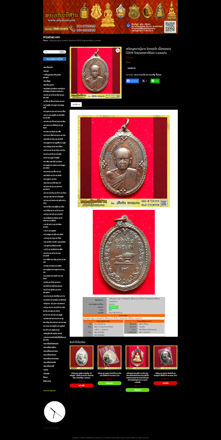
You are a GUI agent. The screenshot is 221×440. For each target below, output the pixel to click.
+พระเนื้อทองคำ (48, 67)
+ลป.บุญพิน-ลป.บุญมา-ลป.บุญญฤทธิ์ (53, 106)
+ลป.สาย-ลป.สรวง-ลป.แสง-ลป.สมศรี (52, 254)
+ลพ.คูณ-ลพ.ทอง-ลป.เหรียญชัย (53, 196)
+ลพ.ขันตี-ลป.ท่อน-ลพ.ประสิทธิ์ (53, 139)
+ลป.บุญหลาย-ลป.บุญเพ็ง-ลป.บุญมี (54, 142)
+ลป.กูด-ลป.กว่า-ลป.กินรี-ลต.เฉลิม (54, 307)
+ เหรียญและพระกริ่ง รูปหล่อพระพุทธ (52, 76)
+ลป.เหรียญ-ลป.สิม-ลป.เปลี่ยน (53, 146)
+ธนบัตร (45, 369)
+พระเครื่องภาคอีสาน (49, 347)
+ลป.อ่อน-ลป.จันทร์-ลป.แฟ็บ (52, 131)
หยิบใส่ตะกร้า (132, 68)
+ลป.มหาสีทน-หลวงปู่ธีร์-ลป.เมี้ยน (53, 206)
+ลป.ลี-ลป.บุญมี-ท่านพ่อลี (51, 157)
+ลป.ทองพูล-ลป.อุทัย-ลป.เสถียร (53, 234)
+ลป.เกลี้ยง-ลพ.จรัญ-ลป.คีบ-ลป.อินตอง (54, 260)
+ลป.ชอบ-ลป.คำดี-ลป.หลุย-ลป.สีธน (54, 121)
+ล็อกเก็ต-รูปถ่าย (48, 85)
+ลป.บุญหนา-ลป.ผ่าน (50, 179)
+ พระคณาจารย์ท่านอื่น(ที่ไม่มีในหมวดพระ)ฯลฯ (54, 338)
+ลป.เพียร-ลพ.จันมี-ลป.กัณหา (52, 161)
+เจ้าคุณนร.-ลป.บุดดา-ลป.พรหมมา (54, 303)
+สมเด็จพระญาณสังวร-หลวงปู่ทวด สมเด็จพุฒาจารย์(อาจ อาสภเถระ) (54, 89)
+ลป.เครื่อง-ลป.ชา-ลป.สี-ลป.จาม (53, 210)
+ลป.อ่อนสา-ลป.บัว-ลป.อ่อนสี (52, 175)
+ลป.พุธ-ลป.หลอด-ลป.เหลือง (52, 265)
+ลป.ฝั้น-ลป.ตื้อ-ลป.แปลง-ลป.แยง (53, 101)
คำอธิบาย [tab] (76, 104)
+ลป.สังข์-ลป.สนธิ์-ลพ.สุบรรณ (52, 286)
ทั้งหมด (45, 40)
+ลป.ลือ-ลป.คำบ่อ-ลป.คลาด (52, 282)
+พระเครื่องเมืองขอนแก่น (50, 343)
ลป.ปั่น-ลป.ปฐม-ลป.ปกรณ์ (51, 311)
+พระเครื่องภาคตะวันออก (51, 358)
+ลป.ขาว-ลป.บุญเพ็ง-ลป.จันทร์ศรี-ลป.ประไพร (54, 116)
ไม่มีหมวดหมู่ (47, 381)
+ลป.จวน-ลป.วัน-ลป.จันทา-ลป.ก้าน (54, 150)
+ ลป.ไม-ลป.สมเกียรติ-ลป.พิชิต (53, 249)
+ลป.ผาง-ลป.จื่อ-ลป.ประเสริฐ (144, 75)
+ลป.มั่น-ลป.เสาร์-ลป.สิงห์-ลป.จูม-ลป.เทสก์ (54, 96)
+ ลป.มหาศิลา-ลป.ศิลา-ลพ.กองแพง (54, 242)
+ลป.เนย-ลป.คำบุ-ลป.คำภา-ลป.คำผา (54, 193)
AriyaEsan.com (51, 37)
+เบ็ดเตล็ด (46, 373)
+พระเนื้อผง (46, 81)
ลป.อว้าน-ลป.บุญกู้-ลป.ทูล (51, 329)
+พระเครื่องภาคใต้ (48, 366)
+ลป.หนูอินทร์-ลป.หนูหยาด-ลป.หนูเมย (53, 270)
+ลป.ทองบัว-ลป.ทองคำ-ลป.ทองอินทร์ (53, 277)
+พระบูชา (46, 71)
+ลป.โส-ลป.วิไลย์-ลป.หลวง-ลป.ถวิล (54, 135)
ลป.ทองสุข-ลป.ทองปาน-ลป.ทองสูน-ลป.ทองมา (54, 166)
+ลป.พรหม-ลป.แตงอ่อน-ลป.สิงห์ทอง (54, 299)
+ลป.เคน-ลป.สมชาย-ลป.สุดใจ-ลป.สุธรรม (54, 201)
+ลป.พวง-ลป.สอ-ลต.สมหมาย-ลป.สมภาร (52, 187)
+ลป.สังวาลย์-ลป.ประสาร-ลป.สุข (53, 318)
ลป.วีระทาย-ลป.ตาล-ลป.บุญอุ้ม (53, 314)
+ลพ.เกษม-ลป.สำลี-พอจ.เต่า (52, 183)
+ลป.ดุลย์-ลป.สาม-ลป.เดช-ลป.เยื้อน (54, 111)
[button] (118, 50)
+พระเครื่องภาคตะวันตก (50, 351)
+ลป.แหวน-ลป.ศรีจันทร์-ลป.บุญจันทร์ (53, 126)
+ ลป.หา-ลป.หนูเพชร (49, 230)
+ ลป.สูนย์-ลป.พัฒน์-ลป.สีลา (52, 245)
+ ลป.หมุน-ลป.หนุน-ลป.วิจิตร (52, 238)
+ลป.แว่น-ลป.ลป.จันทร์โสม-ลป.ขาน (54, 296)
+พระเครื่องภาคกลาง (49, 354)
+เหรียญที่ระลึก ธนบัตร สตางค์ (52, 333)
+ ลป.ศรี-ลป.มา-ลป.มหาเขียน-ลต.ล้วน (52, 225)
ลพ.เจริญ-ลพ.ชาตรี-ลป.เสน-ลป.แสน (54, 322)
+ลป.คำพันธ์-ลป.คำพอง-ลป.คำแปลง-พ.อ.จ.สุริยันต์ (53, 219)
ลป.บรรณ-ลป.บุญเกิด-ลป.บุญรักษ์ (54, 326)
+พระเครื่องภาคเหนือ (49, 362)
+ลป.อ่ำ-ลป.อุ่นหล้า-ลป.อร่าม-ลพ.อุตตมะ (52, 291)
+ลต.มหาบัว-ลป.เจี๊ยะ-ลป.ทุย (52, 171)
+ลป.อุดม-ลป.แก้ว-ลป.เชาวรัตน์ (53, 214)
